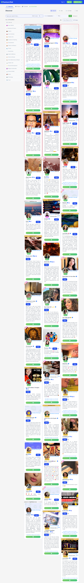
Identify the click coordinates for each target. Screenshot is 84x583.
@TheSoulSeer (28, 347)
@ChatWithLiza (65, 437)
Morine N (28, 44)
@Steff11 (27, 222)
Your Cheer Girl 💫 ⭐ (49, 307)
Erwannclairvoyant (30, 417)
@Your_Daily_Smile (65, 318)
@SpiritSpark (46, 44)
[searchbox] (64, 15)
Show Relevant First (67, 20)
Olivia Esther (29, 177)
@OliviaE (27, 178)
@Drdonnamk (28, 390)
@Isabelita (46, 500)
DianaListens (47, 379)
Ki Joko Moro (65, 510)
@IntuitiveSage (28, 134)
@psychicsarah (47, 263)
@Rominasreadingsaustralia (49, 533)
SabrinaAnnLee (66, 479)
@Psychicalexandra (47, 462)
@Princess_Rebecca (29, 302)
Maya (64, 43)
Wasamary (47, 131)
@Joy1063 (28, 257)
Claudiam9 (28, 515)
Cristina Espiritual (67, 82)
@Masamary (46, 132)
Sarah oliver (47, 262)
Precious (46, 348)
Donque (46, 219)
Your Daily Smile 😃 (67, 317)
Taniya (27, 491)
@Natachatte (64, 204)
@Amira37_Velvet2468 (67, 44)
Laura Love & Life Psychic (50, 418)
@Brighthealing (65, 124)
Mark (64, 166)
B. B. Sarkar (29, 133)
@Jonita (45, 220)
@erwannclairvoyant (29, 418)
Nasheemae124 (66, 396)
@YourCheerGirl (47, 308)
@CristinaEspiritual (66, 83)
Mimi (27, 454)
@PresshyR (46, 349)
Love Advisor (65, 558)
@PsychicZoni (65, 559)
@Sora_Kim (64, 277)
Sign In (63, 2)
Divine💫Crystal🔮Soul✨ (50, 461)
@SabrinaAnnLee (65, 480)
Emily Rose (65, 363)
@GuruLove (65, 167)
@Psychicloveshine (65, 234)
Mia (45, 177)
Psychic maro (29, 256)
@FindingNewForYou (48, 89)
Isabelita (46, 499)
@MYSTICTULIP (28, 92)
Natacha (64, 203)
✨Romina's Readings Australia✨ (49, 531)
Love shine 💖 (65, 233)
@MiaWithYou (46, 178)
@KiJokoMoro (65, 511)
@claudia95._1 (28, 516)
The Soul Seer (29, 346)
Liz (45, 87)
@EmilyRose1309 (65, 365)
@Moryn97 (28, 45)
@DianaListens (47, 380)
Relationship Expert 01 (49, 43)
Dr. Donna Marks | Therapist (32, 387)
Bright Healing (66, 123)
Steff (27, 221)
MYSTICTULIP (29, 91)
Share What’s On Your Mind (69, 276)
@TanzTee (28, 492)
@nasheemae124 (65, 397)
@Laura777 (46, 420)
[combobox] (62, 16)
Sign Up (69, 2)
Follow (36, 44)
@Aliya (27, 455)
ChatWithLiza (65, 436)
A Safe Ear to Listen (31, 301)
